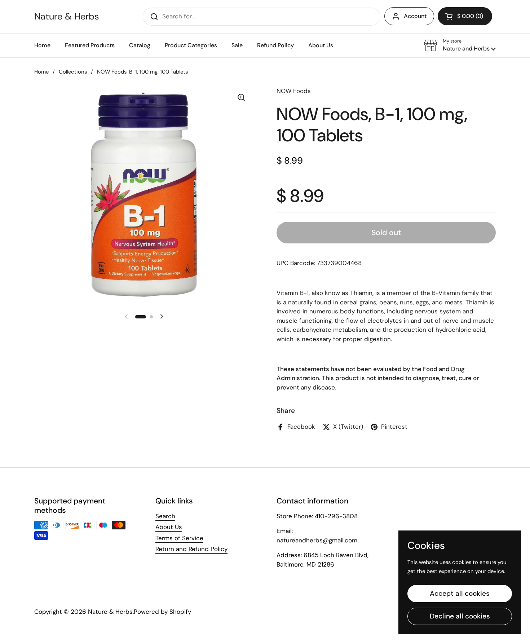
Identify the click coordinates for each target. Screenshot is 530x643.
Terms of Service (179, 538)
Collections (73, 71)
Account (415, 16)
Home (41, 71)
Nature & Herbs (66, 16)
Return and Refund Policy (191, 549)
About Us (168, 527)
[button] (460, 45)
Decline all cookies (460, 616)
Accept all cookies (460, 593)
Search (165, 516)
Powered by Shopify (162, 612)
